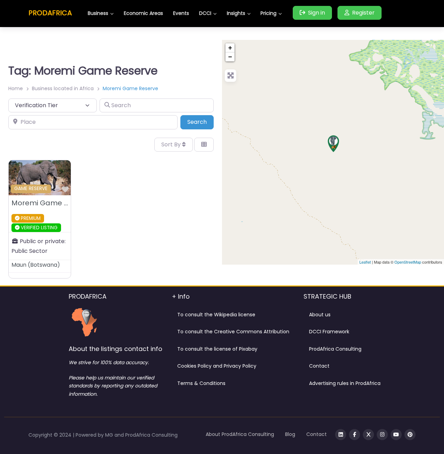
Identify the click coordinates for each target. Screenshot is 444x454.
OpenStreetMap (407, 262)
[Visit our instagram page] (382, 434)
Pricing (268, 13)
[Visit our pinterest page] (410, 434)
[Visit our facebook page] (354, 434)
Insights (236, 13)
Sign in (316, 13)
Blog (290, 434)
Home (15, 88)
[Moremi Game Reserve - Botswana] (333, 143)
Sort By (171, 144)
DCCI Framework (329, 331)
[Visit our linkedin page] (340, 434)
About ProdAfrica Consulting (240, 434)
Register (363, 13)
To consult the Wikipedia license (216, 314)
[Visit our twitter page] (368, 434)
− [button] (230, 56)
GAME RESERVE (31, 188)
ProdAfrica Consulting (335, 348)
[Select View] (204, 145)
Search (200, 122)
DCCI (205, 13)
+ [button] (230, 47)
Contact (319, 365)
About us (320, 314)
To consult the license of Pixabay (217, 348)
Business (98, 13)
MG (109, 434)
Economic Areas (143, 13)
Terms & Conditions (201, 383)
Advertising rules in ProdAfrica (345, 383)
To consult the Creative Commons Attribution (233, 331)
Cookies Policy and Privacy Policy (216, 365)
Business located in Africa (63, 88)
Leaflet (365, 262)
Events (181, 13)
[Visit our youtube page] (396, 434)
